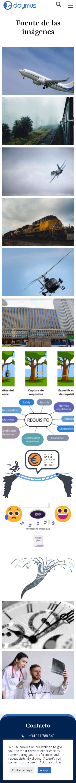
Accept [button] (44, 770)
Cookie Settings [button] (22, 770)
